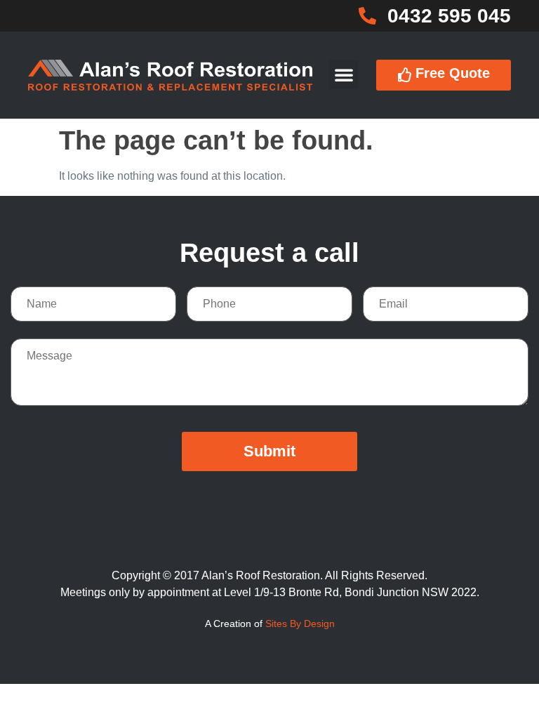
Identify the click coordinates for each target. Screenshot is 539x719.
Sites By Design (300, 623)
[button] (344, 74)
